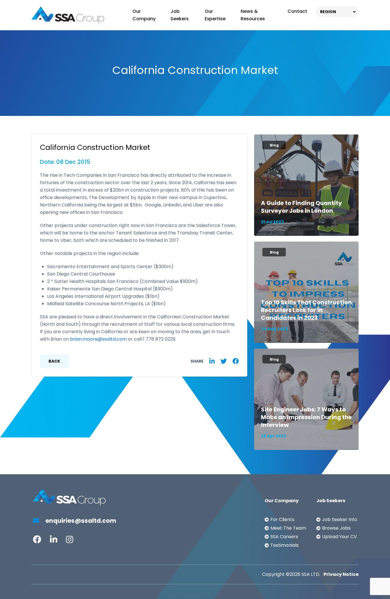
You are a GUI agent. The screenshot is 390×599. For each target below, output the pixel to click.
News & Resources (253, 15)
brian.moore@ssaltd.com (98, 339)
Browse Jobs (336, 528)
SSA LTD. (310, 574)
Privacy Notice (341, 574)
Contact (297, 11)
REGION (328, 12)
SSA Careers (284, 536)
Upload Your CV (339, 536)
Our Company (144, 15)
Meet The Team (288, 528)
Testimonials (284, 545)
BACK (54, 361)
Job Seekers (179, 15)
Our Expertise (215, 15)
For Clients (282, 519)
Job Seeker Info (339, 519)
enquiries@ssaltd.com (80, 520)
